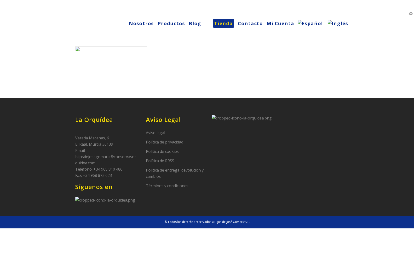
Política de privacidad (164, 142)
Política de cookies (162, 151)
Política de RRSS (160, 160)
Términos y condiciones (167, 185)
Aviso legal (155, 132)
